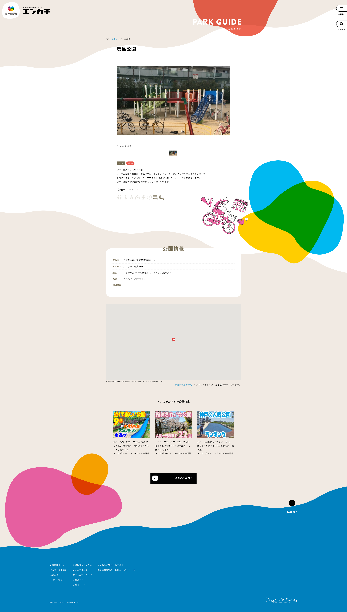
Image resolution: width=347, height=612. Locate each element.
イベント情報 (56, 580)
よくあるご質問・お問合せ (110, 565)
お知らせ (54, 575)
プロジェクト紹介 (58, 570)
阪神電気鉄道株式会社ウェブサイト (114, 570)
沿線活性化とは (57, 565)
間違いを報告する (183, 385)
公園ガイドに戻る (184, 478)
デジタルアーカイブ (82, 575)
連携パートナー (80, 585)
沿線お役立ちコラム (82, 565)
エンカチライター (81, 570)
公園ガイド (77, 580)
